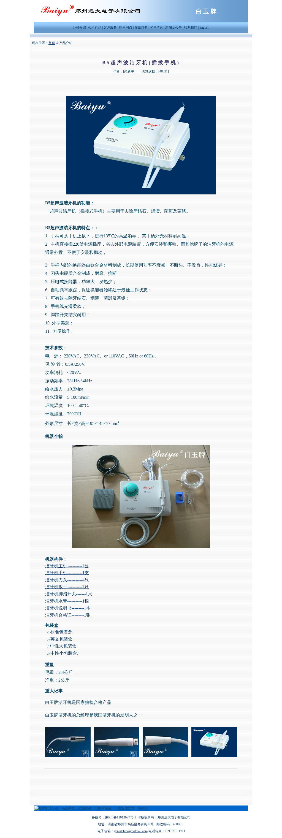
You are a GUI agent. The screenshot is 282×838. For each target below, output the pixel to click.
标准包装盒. (61, 632)
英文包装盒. (62, 639)
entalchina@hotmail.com (132, 831)
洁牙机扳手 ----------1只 (67, 586)
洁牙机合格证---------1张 (68, 615)
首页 (51, 43)
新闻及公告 (173, 27)
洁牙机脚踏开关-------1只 (68, 594)
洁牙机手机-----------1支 (67, 572)
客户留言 (156, 27)
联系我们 (190, 27)
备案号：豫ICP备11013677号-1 (114, 817)
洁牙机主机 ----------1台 (67, 565)
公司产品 (94, 27)
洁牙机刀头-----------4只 (67, 579)
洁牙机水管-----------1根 (67, 601)
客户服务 (110, 27)
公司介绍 (79, 27)
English (204, 27)
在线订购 (141, 27)
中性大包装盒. (64, 646)
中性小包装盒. (64, 653)
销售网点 (125, 27)
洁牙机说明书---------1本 (68, 608)
